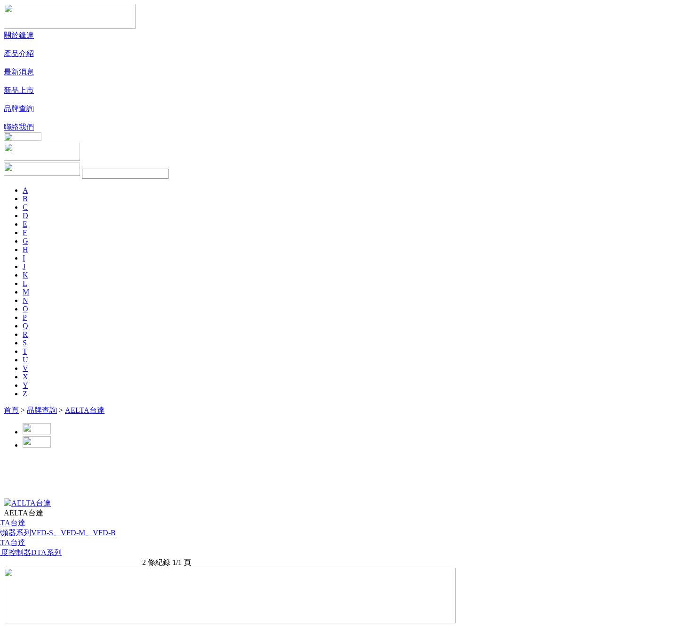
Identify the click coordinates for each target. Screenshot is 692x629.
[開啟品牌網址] (27, 503)
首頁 (11, 410)
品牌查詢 (42, 410)
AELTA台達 (85, 410)
